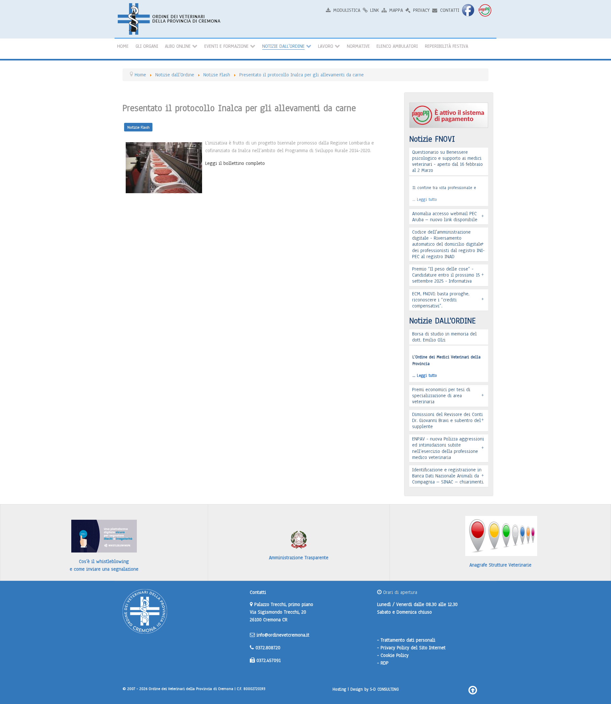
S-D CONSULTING (384, 689)
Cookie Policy (395, 655)
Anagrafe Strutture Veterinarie (500, 565)
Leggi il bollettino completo (235, 163)
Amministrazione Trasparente (298, 557)
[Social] (468, 10)
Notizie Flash (138, 127)
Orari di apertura (399, 592)
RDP (385, 663)
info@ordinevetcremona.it (282, 635)
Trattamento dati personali (408, 640)
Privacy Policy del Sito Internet (413, 647)
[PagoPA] (485, 10)
